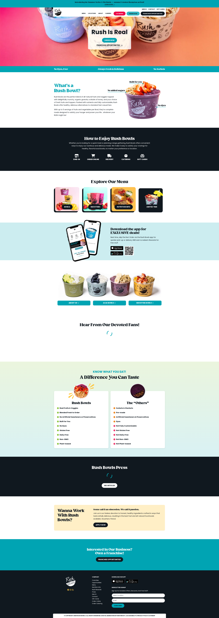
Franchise (152, 14)
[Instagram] (70, 590)
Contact (95, 597)
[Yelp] (73, 590)
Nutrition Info (96, 587)
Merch (94, 594)
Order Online (96, 601)
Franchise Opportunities (108, 45)
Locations (92, 13)
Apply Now (101, 525)
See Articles (109, 485)
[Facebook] (68, 590)
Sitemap (152, 616)
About (100, 13)
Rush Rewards (96, 590)
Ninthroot (121, 616)
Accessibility (131, 616)
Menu (84, 13)
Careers (108, 13)
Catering (119, 14)
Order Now (133, 14)
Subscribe (118, 606)
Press (94, 592)
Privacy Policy (142, 616)
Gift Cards (95, 599)
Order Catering (97, 604)
